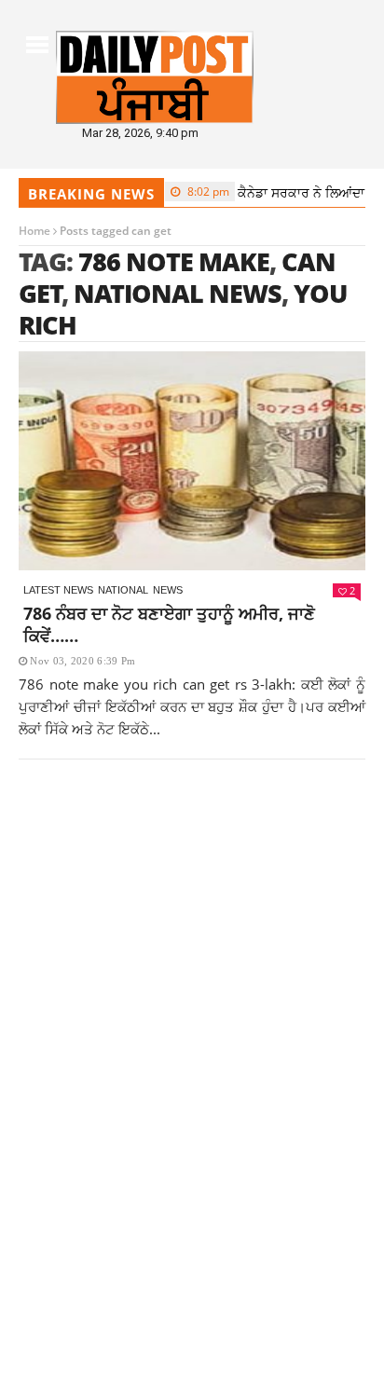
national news (177, 293)
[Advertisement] (192, 1006)
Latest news (58, 589)
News (168, 589)
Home (34, 231)
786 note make (173, 261)
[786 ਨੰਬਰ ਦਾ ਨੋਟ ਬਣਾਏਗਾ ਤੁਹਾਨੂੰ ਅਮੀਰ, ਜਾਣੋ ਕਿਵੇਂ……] (192, 460)
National (123, 589)
